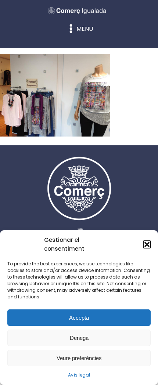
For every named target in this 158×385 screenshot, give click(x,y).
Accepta (79, 318)
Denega (79, 338)
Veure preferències (79, 358)
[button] (147, 244)
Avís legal (79, 375)
